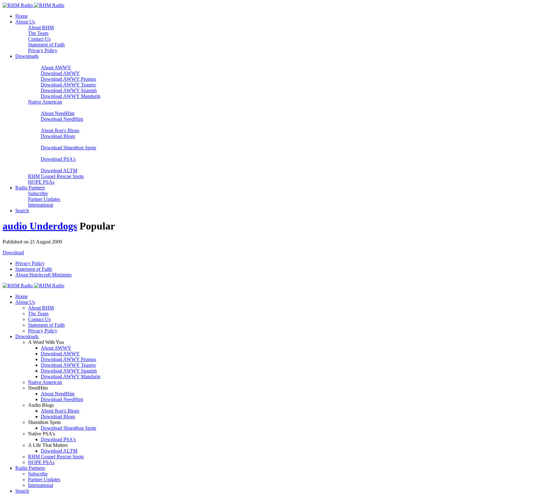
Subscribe (38, 193)
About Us (25, 21)
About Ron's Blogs (60, 130)
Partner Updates (44, 199)
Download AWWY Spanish (69, 90)
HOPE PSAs (41, 182)
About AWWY (56, 67)
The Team (38, 33)
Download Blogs (58, 136)
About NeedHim (57, 113)
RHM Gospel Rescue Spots (56, 176)
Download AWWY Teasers (68, 84)
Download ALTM (59, 170)
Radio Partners (30, 187)
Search (22, 210)
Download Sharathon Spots (68, 147)
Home (21, 16)
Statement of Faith (46, 44)
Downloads (27, 56)
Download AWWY (60, 73)
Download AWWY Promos (68, 79)
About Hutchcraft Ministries (43, 274)
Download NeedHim (62, 119)
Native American (45, 102)
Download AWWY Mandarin (70, 96)
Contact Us (39, 39)
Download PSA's (58, 159)
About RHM (41, 27)
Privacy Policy (42, 50)
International (40, 205)
